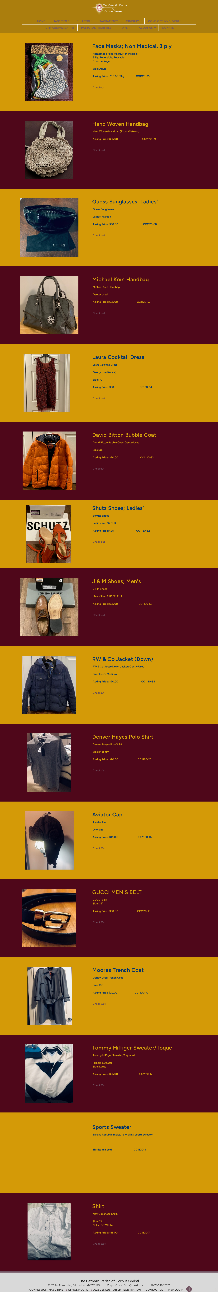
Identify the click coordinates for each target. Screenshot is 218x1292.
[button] (45, 1289)
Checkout (98, 87)
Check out (99, 150)
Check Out (99, 770)
